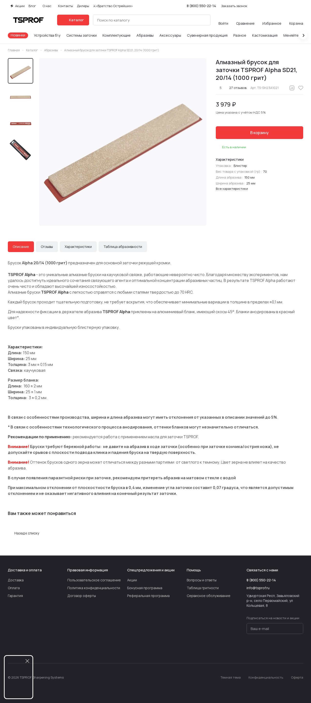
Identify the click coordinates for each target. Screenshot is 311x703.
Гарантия (15, 595)
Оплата (14, 588)
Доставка (16, 580)
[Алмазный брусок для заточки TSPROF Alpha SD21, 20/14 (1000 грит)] (123, 142)
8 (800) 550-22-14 (201, 5)
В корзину (259, 132)
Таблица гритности (203, 588)
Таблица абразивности (123, 246)
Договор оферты (81, 595)
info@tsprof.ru (258, 588)
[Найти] (204, 20)
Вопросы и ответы (202, 580)
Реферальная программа (148, 595)
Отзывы (47, 246)
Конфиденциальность (266, 677)
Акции (132, 580)
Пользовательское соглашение (94, 580)
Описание (21, 246)
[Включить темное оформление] (301, 6)
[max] (300, 648)
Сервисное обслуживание (208, 595)
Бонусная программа (144, 588)
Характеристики (78, 246)
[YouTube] (271, 648)
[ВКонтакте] (251, 648)
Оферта (297, 677)
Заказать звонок (234, 6)
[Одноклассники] (281, 648)
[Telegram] (261, 648)
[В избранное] (300, 87)
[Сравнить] (292, 87)
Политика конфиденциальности (93, 588)
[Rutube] (290, 648)
